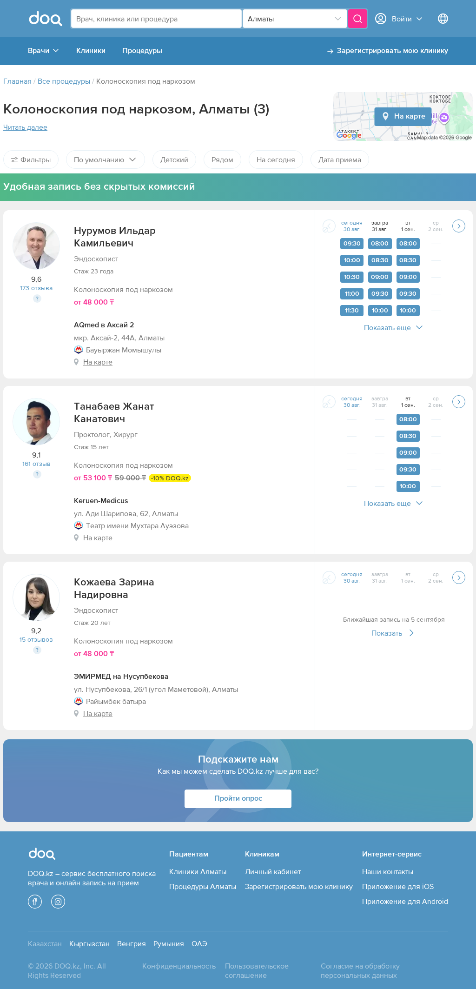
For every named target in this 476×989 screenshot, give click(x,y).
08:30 (380, 260)
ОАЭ (199, 943)
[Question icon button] (37, 298)
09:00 (380, 277)
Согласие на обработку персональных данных (360, 970)
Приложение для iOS (398, 886)
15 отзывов (36, 639)
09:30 (352, 243)
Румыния (168, 943)
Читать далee (25, 127)
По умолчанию (99, 159)
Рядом (222, 159)
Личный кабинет (273, 871)
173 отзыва (36, 288)
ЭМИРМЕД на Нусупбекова (121, 677)
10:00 (352, 260)
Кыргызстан (89, 943)
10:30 (352, 277)
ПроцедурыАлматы (202, 886)
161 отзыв (36, 463)
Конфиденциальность (179, 966)
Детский (174, 159)
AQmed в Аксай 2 (104, 325)
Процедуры (142, 51)
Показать (386, 633)
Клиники (91, 51)
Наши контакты (387, 871)
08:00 (380, 243)
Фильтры (35, 159)
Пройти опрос (238, 799)
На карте (409, 116)
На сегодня (276, 159)
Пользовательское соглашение (257, 970)
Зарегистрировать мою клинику (392, 51)
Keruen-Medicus (101, 501)
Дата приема (339, 159)
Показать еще (387, 327)
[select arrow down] (338, 18)
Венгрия (131, 943)
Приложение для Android (405, 901)
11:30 (352, 310)
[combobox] (156, 18)
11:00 (352, 294)
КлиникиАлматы (197, 871)
